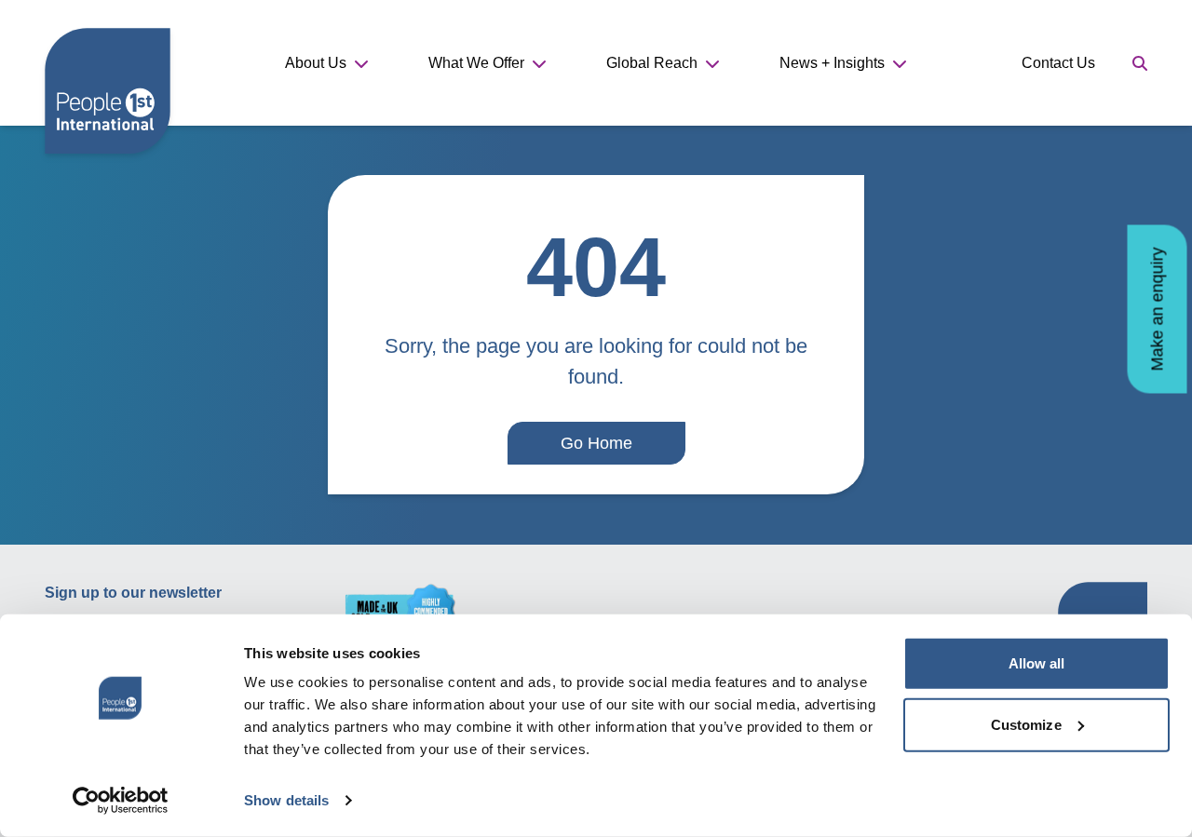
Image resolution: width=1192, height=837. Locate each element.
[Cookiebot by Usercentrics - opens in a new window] (120, 801)
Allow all (1037, 663)
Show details (286, 800)
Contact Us (1058, 63)
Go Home (596, 443)
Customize (1026, 724)
